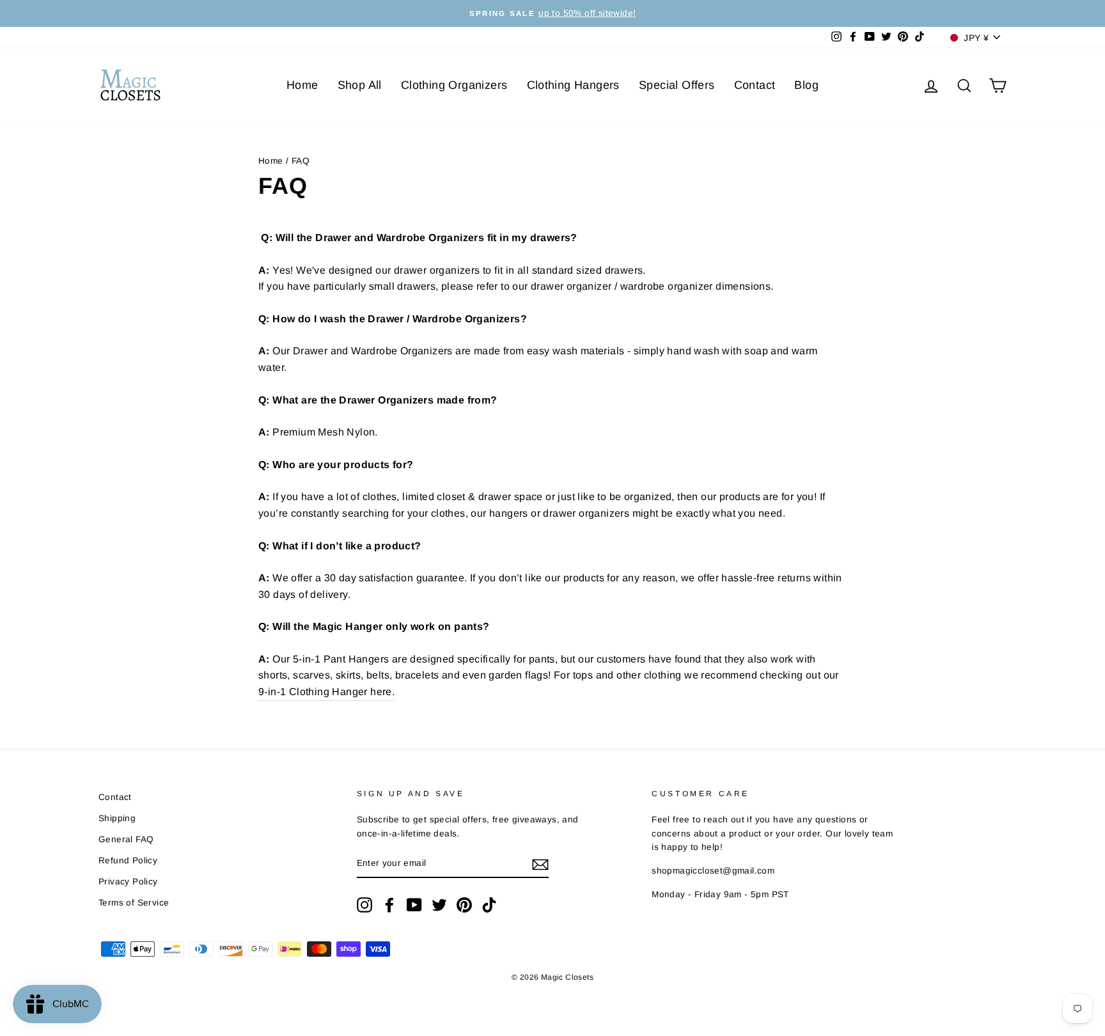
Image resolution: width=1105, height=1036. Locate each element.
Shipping (117, 818)
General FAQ (125, 839)
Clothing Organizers (454, 85)
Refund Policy (127, 860)
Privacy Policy (128, 881)
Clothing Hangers (573, 85)
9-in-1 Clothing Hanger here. (326, 691)
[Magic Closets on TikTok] (489, 905)
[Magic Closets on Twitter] (439, 905)
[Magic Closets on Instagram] (364, 905)
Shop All (360, 85)
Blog (806, 85)
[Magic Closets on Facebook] (389, 905)
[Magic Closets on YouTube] (414, 905)
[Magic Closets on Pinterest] (464, 905)
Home (302, 85)
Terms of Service (133, 902)
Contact (755, 85)
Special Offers (677, 85)
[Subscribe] (540, 864)
